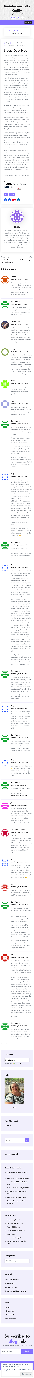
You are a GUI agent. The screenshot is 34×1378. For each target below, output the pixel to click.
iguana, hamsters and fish (19, 796)
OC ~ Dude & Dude (11, 1287)
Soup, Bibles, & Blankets (14, 1220)
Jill (11, 802)
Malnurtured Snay (18, 830)
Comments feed (11, 1315)
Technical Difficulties (19, 1197)
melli (12, 884)
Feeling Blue (11, 1234)
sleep (6, 194)
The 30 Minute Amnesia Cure (16, 1231)
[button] (28, 22)
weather (12, 194)
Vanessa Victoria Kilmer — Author (15, 1291)
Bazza (13, 381)
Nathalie (9, 1191)
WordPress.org (11, 1319)
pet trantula (19, 791)
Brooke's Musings (10, 1283)
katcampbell (15, 321)
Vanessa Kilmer (11, 1201)
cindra (13, 276)
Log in (8, 1307)
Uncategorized (18, 31)
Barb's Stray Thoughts (11, 1280)
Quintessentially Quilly (17, 8)
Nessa (13, 401)
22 (10, 45)
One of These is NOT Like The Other (16, 1242)
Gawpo (13, 349)
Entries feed (10, 1311)
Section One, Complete (14, 1238)
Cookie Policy (6, 1371)
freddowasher (11, 1172)
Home (11, 31)
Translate (18, 1063)
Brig (12, 474)
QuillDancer (15, 301)
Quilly (17, 227)
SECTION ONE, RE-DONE (21, 1178)
